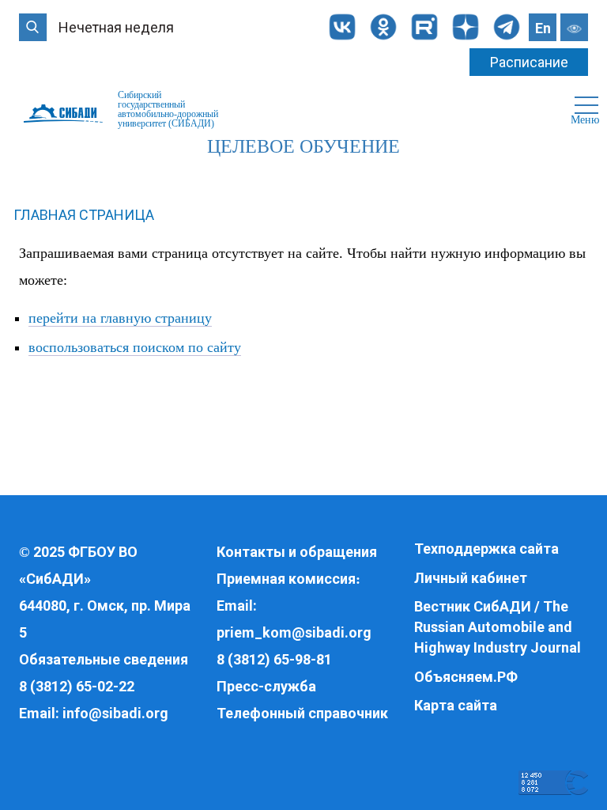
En (543, 28)
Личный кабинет (470, 578)
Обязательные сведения (103, 659)
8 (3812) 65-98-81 (274, 659)
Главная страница (83, 214)
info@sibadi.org (115, 713)
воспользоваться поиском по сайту (134, 347)
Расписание (529, 62)
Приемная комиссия (286, 578)
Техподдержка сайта (486, 548)
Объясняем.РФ (466, 676)
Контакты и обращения (297, 551)
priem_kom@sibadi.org (294, 632)
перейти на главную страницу (120, 318)
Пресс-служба (266, 686)
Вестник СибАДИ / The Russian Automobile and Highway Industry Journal (497, 626)
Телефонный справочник (302, 713)
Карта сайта (455, 705)
